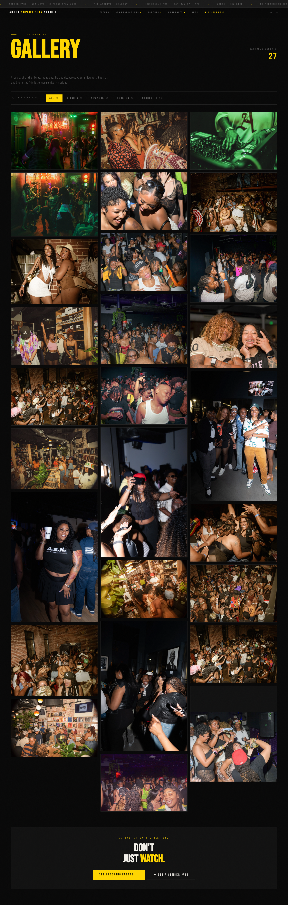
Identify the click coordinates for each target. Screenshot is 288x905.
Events (104, 12)
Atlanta (75, 98)
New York (100, 98)
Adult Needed (33, 12)
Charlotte (152, 98)
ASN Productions (129, 12)
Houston (125, 98)
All (54, 98)
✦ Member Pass (215, 12)
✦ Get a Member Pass (171, 875)
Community (176, 12)
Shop (195, 12)
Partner (155, 12)
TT (277, 12)
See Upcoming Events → (119, 874)
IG (271, 12)
